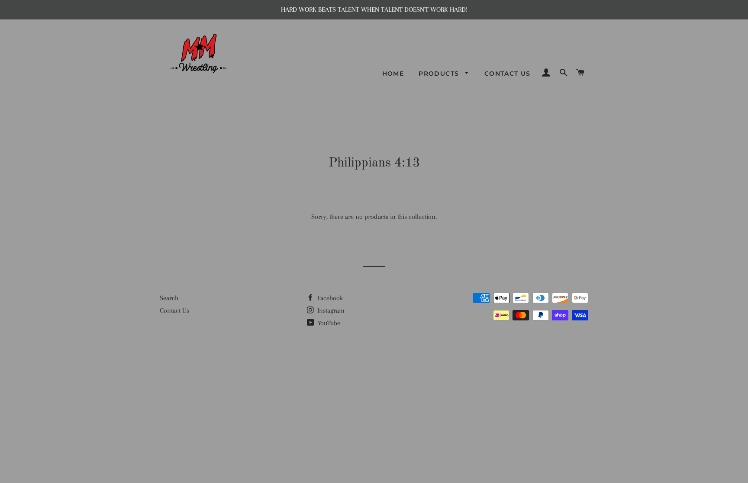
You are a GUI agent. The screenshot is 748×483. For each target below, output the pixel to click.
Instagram (330, 310)
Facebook (329, 298)
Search (169, 298)
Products (440, 73)
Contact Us (507, 73)
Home (393, 73)
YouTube (328, 323)
